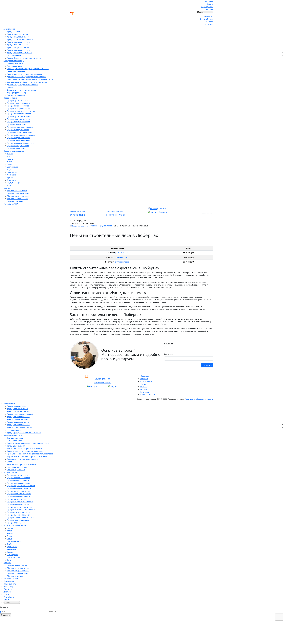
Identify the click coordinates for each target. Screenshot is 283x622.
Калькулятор (206, 213)
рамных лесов (121, 253)
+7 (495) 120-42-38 (77, 211)
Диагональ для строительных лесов (22, 84)
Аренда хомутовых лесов (18, 37)
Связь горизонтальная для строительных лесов (28, 68)
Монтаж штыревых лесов (18, 196)
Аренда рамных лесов (16, 31)
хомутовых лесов (121, 262)
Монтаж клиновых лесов (17, 198)
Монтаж (7, 188)
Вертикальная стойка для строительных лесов (27, 82)
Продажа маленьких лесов (18, 122)
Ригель (10, 87)
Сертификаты (207, 6)
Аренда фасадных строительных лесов (24, 58)
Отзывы (209, 9)
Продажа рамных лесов (17, 100)
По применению (14, 55)
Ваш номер (169, 354)
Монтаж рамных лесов (17, 191)
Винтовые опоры (14, 167)
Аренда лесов (9, 29)
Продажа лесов (10, 98)
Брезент (10, 177)
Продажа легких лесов (16, 124)
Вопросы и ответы (148, 394)
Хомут (9, 156)
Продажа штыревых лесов (18, 108)
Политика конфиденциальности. (199, 399)
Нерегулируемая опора (17, 92)
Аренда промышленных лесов (20, 39)
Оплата (210, 4)
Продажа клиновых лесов (18, 106)
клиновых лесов (121, 257)
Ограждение (12, 180)
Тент (9, 185)
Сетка (9, 164)
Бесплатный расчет (115, 215)
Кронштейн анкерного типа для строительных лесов (30, 79)
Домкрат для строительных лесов (21, 90)
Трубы (9, 169)
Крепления (12, 172)
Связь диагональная (16, 71)
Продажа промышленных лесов (21, 111)
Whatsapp (163, 208)
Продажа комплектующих (15, 151)
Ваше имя (168, 344)
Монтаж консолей (15, 201)
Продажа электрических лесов (20, 143)
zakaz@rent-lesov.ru (114, 211)
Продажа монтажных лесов (19, 119)
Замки (9, 161)
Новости (144, 378)
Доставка (209, 1)
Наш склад (208, 22)
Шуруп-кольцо (13, 183)
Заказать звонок (78, 215)
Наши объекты (206, 19)
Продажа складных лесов (18, 129)
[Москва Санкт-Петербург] (205, 11)
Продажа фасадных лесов (18, 145)
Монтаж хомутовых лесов (18, 193)
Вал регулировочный (16, 95)
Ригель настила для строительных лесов (24, 74)
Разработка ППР (11, 204)
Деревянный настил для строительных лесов (26, 76)
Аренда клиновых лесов (17, 34)
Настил (10, 153)
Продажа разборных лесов (18, 116)
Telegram (162, 212)
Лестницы (11, 175)
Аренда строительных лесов (19, 53)
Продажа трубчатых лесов (18, 137)
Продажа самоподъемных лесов (21, 135)
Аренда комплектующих (14, 60)
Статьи (143, 384)
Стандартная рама (15, 63)
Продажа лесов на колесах (18, 140)
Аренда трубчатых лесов (17, 45)
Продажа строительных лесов (20, 127)
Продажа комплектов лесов (19, 114)
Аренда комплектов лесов (18, 42)
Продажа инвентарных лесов (19, 132)
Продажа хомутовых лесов (18, 103)
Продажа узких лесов (16, 148)
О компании (208, 16)
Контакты (209, 24)
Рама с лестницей (14, 66)
